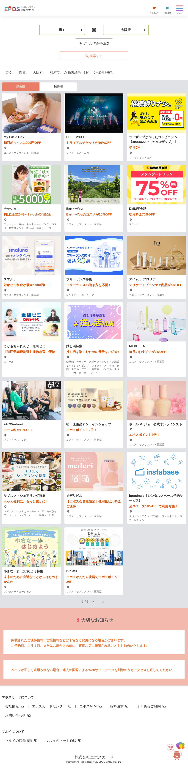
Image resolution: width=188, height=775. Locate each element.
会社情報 (12, 706)
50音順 (58, 86)
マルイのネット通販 (61, 740)
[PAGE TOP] (176, 753)
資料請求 (117, 706)
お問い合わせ (16, 715)
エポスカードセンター (49, 706)
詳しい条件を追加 (96, 43)
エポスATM (88, 706)
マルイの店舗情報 (19, 740)
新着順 (20, 86)
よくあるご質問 (149, 706)
